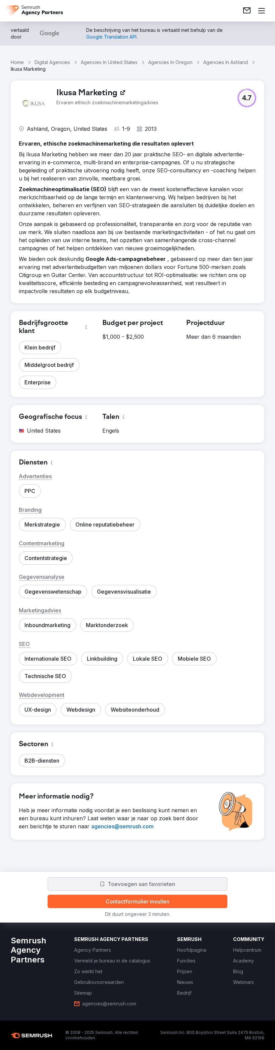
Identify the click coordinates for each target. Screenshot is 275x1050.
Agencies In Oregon (170, 62)
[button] (246, 98)
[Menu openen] (262, 10)
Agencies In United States (109, 62)
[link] (247, 10)
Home (17, 62)
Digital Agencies (52, 62)
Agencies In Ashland (225, 62)
